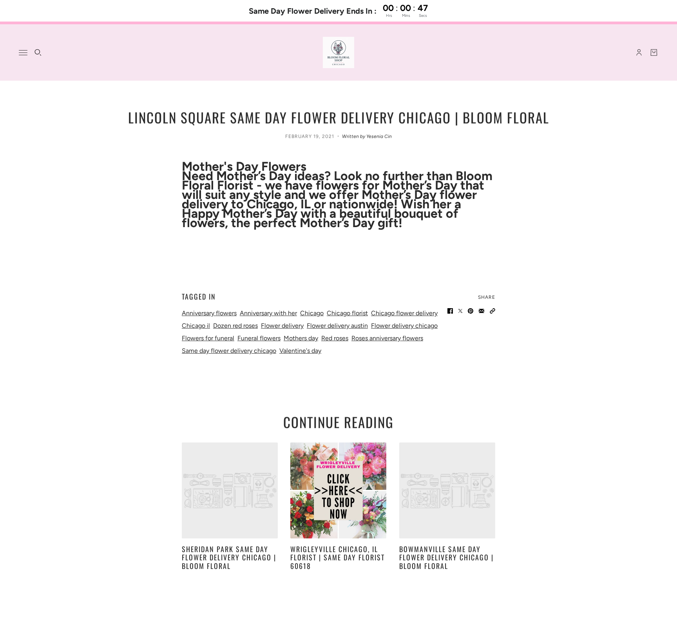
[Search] (38, 52)
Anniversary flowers (209, 313)
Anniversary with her (268, 313)
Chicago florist (347, 313)
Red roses (334, 338)
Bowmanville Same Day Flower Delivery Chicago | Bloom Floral (446, 557)
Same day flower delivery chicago (229, 350)
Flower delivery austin (337, 325)
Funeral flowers (259, 338)
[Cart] (654, 52)
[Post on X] (460, 310)
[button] (492, 311)
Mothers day (301, 338)
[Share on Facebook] (450, 311)
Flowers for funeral (208, 338)
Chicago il (196, 325)
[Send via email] (481, 311)
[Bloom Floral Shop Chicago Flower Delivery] (338, 52)
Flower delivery (282, 325)
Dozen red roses (235, 325)
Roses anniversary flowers (387, 338)
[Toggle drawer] (23, 52)
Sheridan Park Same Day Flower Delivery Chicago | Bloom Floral (229, 557)
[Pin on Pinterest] (470, 311)
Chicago (312, 313)
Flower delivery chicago (404, 325)
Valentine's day (300, 350)
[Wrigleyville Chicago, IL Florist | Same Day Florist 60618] (338, 490)
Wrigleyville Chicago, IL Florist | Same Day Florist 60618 (337, 557)
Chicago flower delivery (404, 313)
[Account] (639, 52)
